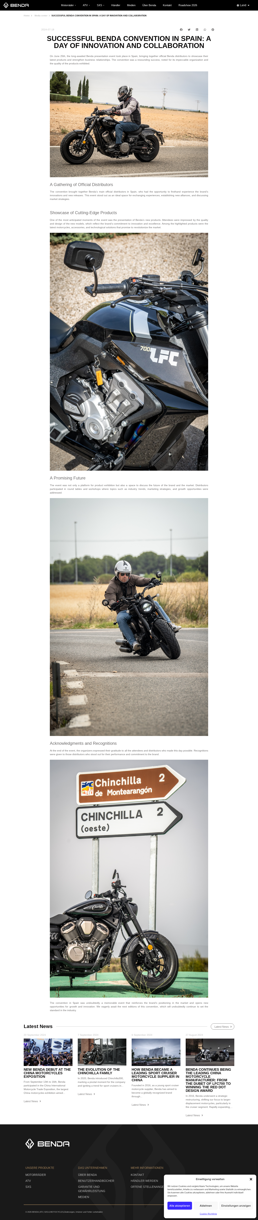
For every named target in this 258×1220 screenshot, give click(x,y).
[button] (251, 1179)
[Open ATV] (89, 5)
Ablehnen (206, 1205)
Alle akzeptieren (179, 1205)
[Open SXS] (103, 5)
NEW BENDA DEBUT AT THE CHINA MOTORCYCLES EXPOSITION (47, 1073)
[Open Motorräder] (75, 5)
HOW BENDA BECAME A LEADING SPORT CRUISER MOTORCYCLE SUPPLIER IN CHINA (155, 1075)
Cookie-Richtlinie (208, 1213)
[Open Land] (248, 5)
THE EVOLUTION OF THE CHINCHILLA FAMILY (99, 1071)
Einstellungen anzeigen (236, 1205)
